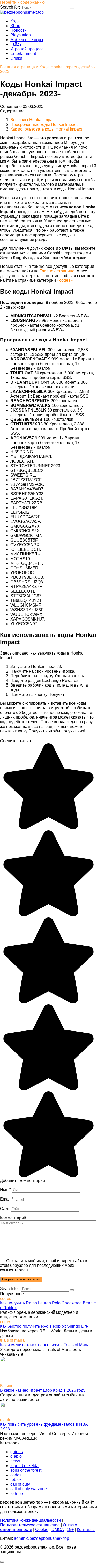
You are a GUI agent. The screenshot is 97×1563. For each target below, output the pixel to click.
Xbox (15, 25)
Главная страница (17, 67)
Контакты (86, 1529)
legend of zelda (24, 1465)
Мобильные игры (26, 39)
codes (15, 1475)
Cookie (41, 1529)
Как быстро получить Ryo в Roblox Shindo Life (44, 1326)
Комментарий (13, 1218)
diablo (16, 1456)
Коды (15, 21)
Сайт (5, 1208)
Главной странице (57, 271)
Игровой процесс (26, 49)
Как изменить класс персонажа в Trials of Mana (44, 1345)
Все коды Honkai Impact (33, 120)
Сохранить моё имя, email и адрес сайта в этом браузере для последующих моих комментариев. (43, 1265)
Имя (5, 1189)
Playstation (20, 35)
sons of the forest (25, 1470)
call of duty (20, 1484)
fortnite (16, 1493)
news (15, 1461)
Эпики (16, 58)
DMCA (57, 1529)
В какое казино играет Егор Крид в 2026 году (42, 1390)
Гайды (16, 44)
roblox (16, 1479)
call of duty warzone (28, 1489)
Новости (18, 30)
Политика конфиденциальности (30, 1520)
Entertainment (23, 53)
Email (6, 1199)
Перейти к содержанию (22, 2)
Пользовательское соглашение (30, 1525)
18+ (70, 1529)
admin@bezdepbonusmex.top (41, 1538)
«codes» (65, 280)
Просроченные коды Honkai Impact (43, 124)
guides (16, 1451)
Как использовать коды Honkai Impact (46, 129)
